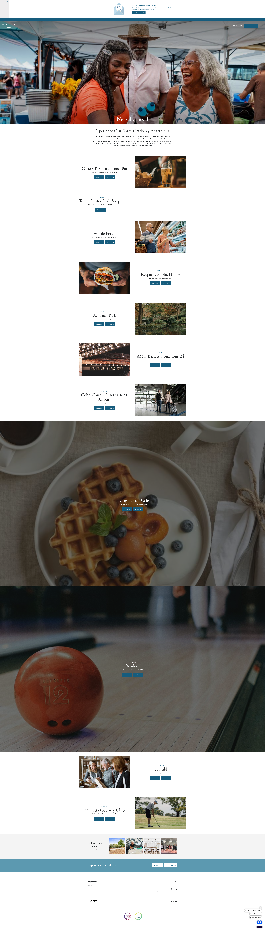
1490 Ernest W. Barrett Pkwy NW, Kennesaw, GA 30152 (100, 889)
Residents (138, 891)
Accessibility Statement (168, 891)
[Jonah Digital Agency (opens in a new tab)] (173, 900)
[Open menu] (261, 25)
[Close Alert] (263, 1)
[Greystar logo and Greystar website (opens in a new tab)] (93, 900)
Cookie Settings (132, 891)
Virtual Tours (256, 20)
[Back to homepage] (9, 26)
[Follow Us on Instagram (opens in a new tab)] (167, 881)
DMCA (141, 891)
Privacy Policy (126, 891)
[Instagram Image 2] (134, 846)
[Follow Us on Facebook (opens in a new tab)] (171, 881)
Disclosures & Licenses (148, 891)
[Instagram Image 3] (152, 846)
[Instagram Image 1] (117, 846)
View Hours (90, 885)
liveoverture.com (5, 20)
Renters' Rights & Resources (158, 891)
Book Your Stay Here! (130, 13)
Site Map (175, 891)
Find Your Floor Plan (171, 865)
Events (262, 20)
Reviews (249, 20)
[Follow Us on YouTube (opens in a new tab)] (175, 881)
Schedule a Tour (237, 26)
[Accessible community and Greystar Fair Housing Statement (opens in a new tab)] (176, 889)
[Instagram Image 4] (169, 846)
